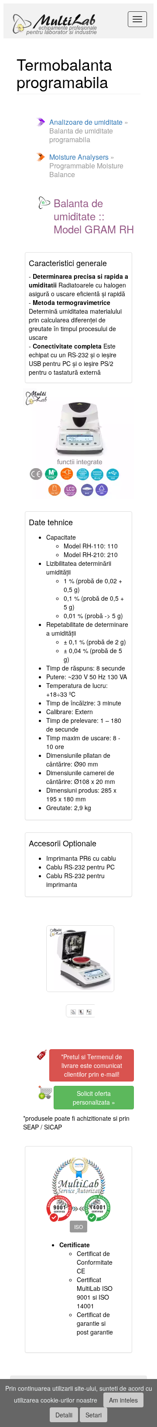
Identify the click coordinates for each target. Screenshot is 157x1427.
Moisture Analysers (79, 157)
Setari (93, 1414)
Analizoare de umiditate (86, 122)
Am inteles (123, 1400)
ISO (78, 1226)
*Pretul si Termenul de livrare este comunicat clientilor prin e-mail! (91, 1065)
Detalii (63, 1414)
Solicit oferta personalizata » (94, 1097)
